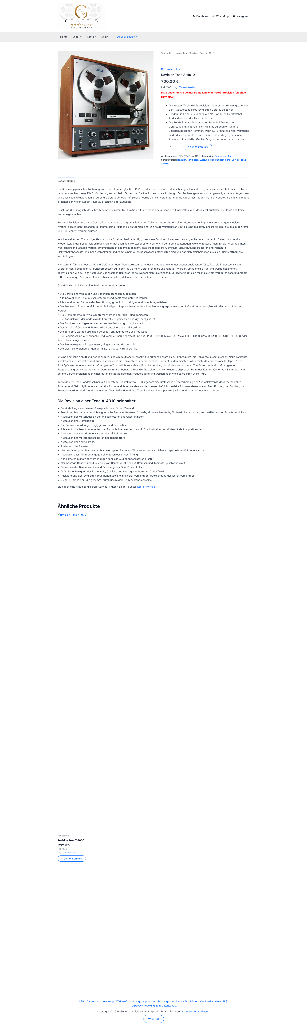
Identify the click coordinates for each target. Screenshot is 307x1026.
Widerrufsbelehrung (128, 1001)
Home (63, 36)
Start (163, 53)
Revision (181, 159)
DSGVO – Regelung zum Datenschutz (154, 1005)
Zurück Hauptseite (127, 36)
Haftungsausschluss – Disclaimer (178, 1001)
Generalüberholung (220, 159)
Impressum (149, 1001)
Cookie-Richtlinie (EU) (213, 1001)
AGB (81, 1001)
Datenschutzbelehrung (100, 1001)
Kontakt (91, 36)
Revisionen (175, 53)
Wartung (204, 159)
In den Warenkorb (198, 146)
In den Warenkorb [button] (72, 858)
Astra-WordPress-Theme (195, 1011)
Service (236, 159)
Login (104, 36)
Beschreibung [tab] (66, 181)
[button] (80, 37)
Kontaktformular (147, 486)
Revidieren (193, 159)
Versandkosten (187, 87)
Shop (75, 36)
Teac (185, 53)
